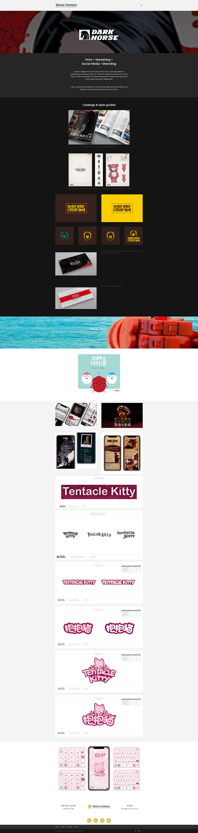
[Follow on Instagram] (102, 820)
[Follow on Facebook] (89, 820)
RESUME (70, 827)
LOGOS (76, 827)
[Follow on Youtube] (108, 820)
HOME (57, 827)
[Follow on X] (95, 820)
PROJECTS (63, 827)
